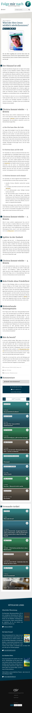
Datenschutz (16, 697)
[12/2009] (4, 399)
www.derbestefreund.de (9, 650)
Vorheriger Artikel (16, 387)
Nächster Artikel (16, 392)
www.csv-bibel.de (8, 626)
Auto (12, 705)
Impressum (16, 695)
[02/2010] (27, 399)
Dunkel (19, 705)
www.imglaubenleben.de (10, 676)
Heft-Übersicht (16, 389)
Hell (15, 705)
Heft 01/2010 (16, 399)
